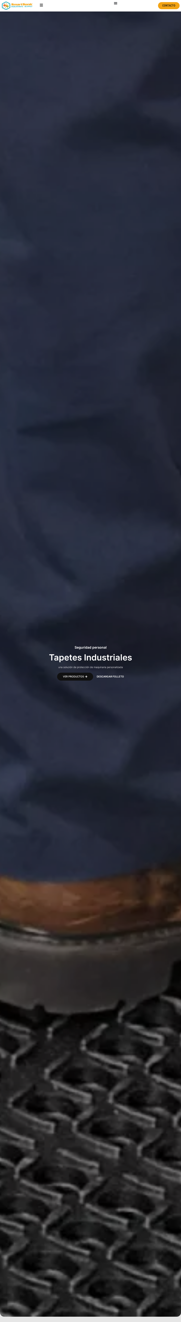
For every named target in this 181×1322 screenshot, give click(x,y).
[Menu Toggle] (115, 3)
